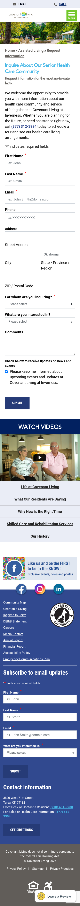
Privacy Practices (62, 869)
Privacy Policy (16, 869)
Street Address (17, 245)
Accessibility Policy (16, 653)
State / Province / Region (55, 265)
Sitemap (37, 869)
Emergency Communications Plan (26, 659)
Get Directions (21, 830)
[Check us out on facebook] (21, 589)
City (8, 262)
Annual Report (13, 640)
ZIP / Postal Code (19, 286)
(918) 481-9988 (61, 807)
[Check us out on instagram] (40, 589)
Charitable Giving (14, 609)
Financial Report (14, 646)
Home (10, 50)
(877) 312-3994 (24, 126)
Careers (8, 627)
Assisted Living (30, 50)
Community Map (14, 602)
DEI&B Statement (15, 621)
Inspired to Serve (14, 615)
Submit (17, 403)
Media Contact (13, 634)
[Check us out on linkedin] (59, 589)
